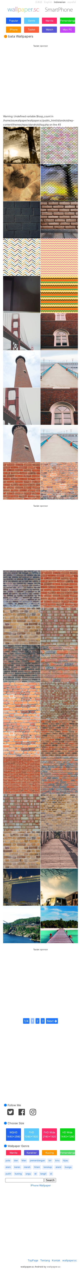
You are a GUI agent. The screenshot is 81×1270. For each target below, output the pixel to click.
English (48, 2)
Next (50, 1021)
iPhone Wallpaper (41, 1185)
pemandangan (37, 1160)
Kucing (49, 1152)
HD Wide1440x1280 (67, 1134)
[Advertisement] (40, 76)
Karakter (32, 1152)
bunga (68, 1167)
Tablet (31, 29)
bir (50, 1160)
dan (16, 1160)
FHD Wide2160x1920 (49, 1134)
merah (27, 1167)
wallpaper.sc (69, 1260)
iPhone (14, 29)
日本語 (38, 2)
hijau (65, 1160)
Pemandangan (67, 20)
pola (8, 1160)
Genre (31, 20)
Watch (49, 29)
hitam (37, 1167)
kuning (18, 1173)
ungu (28, 1173)
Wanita (49, 20)
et (35, 1173)
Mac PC (67, 29)
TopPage (33, 1260)
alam (8, 1167)
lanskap (48, 1167)
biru (57, 1160)
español (72, 2)
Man (24, 1160)
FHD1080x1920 (31, 1134)
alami (58, 1167)
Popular (13, 20)
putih (8, 1173)
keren (17, 1167)
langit (43, 1173)
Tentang (45, 1260)
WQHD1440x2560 (14, 1134)
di (51, 1173)
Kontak (56, 1260)
